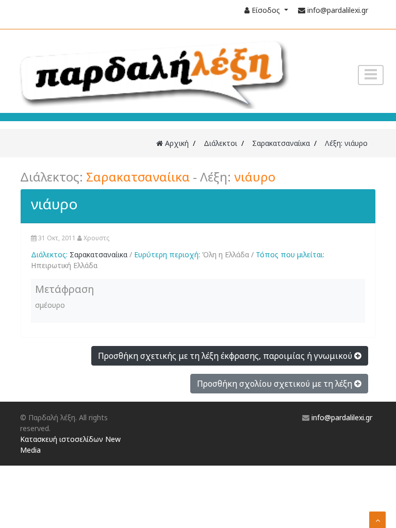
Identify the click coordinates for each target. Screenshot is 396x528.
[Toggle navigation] (371, 75)
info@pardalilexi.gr (337, 10)
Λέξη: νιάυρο (346, 143)
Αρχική (176, 143)
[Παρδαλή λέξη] (151, 72)
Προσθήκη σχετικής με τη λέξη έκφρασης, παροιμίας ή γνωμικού (226, 355)
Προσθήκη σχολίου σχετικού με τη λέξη (275, 383)
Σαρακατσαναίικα (281, 143)
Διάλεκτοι (220, 143)
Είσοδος (266, 10)
